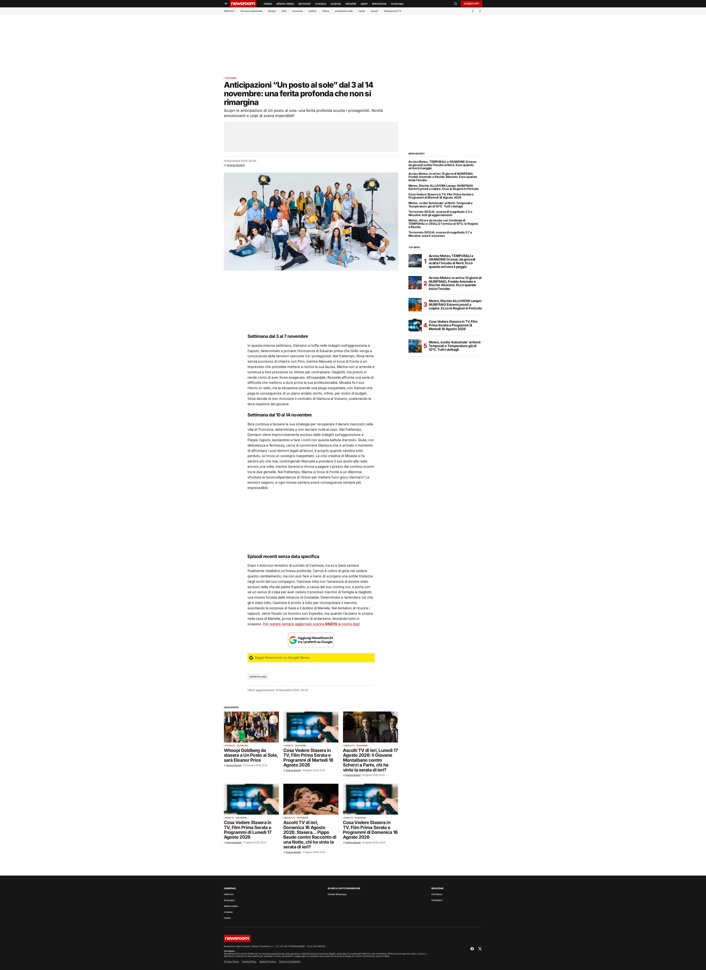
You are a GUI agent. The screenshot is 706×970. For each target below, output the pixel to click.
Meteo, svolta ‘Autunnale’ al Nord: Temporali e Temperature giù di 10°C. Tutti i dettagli (440, 204)
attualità (230, 746)
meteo (227, 917)
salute (361, 11)
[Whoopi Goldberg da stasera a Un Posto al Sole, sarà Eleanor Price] (251, 726)
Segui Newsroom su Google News (282, 657)
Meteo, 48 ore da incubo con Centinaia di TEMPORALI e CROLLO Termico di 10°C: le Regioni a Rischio (443, 224)
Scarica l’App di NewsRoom (344, 888)
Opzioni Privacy (267, 961)
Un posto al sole (258, 677)
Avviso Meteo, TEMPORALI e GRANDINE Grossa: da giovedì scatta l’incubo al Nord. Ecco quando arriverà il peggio (442, 165)
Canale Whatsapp (337, 894)
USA (284, 11)
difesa (325, 11)
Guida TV (289, 746)
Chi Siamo (436, 894)
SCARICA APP (471, 3)
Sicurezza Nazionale (251, 11)
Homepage (230, 888)
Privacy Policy (231, 961)
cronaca (228, 912)
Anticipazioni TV (392, 11)
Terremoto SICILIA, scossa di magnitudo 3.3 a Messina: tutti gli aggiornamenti (440, 213)
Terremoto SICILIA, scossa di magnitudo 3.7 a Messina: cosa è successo (440, 234)
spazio (374, 11)
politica (312, 11)
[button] (226, 3)
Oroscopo (229, 900)
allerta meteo (231, 906)
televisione (230, 78)
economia (297, 11)
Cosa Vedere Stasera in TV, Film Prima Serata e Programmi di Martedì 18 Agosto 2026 (441, 196)
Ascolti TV (349, 746)
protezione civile (344, 11)
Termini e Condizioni (289, 961)
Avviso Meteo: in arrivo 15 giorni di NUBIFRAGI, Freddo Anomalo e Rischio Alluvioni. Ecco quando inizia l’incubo (442, 177)
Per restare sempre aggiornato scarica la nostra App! (311, 624)
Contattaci (436, 900)
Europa (272, 11)
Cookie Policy (249, 961)
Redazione (437, 888)
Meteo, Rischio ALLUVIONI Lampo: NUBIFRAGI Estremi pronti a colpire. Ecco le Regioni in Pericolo (443, 187)
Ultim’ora (228, 11)
